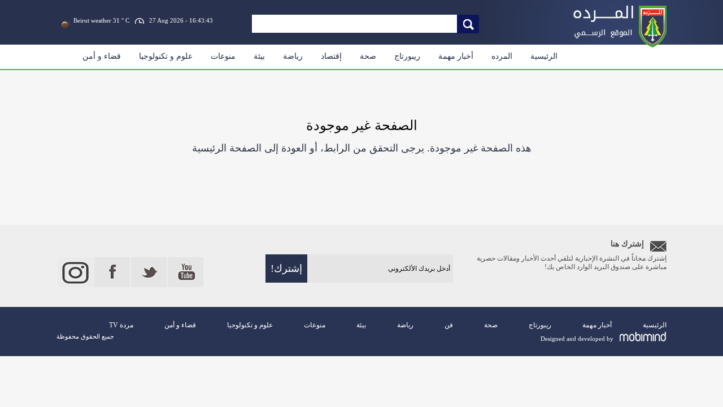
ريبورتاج (407, 56)
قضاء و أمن (101, 56)
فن (449, 325)
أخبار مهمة (455, 56)
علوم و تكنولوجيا (166, 56)
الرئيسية (544, 56)
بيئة (259, 56)
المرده (501, 56)
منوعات (223, 56)
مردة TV (121, 325)
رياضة (293, 56)
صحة (368, 56)
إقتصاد (331, 56)
